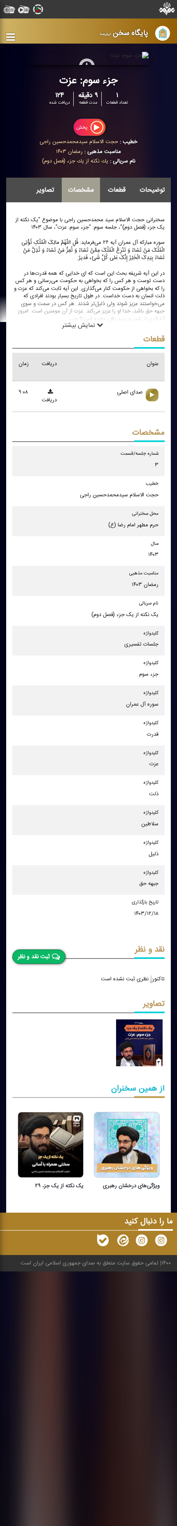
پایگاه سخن (124, 33)
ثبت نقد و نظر (34, 956)
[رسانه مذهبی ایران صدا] (141, 1242)
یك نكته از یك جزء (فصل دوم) (75, 161)
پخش (82, 127)
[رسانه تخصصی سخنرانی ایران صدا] (160, 1242)
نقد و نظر (150, 949)
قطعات (117, 190)
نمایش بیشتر (79, 325)
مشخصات (81, 190)
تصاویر (45, 190)
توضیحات (152, 190)
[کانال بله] (102, 1242)
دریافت (49, 400)
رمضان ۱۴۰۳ (69, 151)
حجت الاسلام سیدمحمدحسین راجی (79, 141)
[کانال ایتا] (122, 1242)
